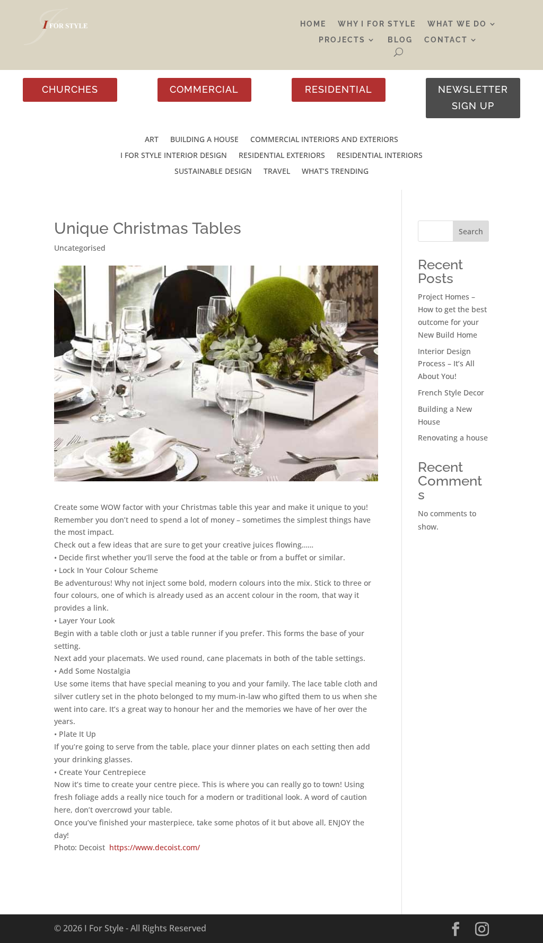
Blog (400, 40)
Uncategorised (80, 248)
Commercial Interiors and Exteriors (324, 140)
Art (152, 140)
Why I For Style (377, 24)
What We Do (457, 24)
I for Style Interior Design (173, 156)
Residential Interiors (380, 156)
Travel (277, 172)
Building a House (204, 140)
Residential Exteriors (282, 156)
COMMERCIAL (204, 89)
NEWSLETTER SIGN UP (473, 97)
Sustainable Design (213, 172)
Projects (342, 40)
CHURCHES (70, 89)
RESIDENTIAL (338, 89)
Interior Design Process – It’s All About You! (446, 364)
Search (471, 231)
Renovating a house (453, 438)
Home (313, 24)
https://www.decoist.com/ (153, 847)
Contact (446, 40)
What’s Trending (335, 172)
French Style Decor (451, 392)
